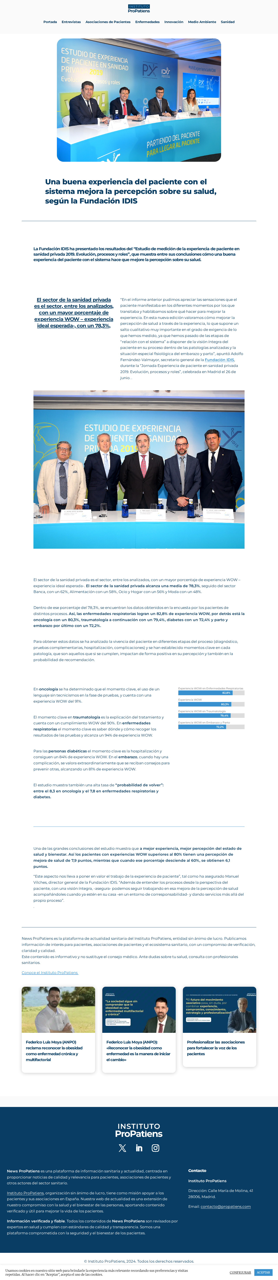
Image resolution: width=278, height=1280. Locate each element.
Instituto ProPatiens (25, 1193)
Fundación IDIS (219, 360)
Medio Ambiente (202, 22)
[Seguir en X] (122, 1148)
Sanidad (228, 22)
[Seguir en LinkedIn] (139, 1148)
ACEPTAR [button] (263, 1272)
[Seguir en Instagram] (155, 1148)
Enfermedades (147, 22)
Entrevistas (71, 22)
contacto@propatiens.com (226, 1206)
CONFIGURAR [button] (240, 1273)
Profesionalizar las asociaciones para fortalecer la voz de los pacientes (216, 1048)
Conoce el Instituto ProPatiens (50, 972)
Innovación (173, 22)
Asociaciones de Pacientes (108, 22)
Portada (50, 22)
